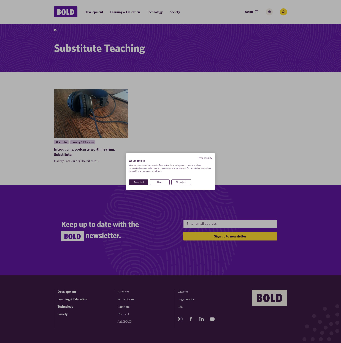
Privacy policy (205, 157)
